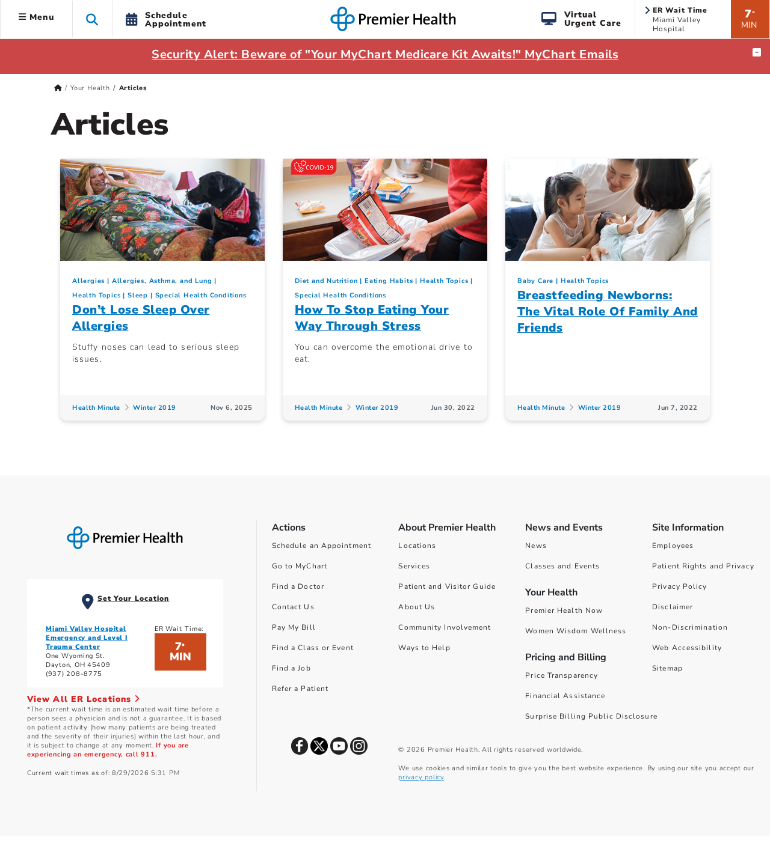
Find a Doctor (298, 586)
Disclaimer (672, 607)
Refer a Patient (300, 688)
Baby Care (535, 280)
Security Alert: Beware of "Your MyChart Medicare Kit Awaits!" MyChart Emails (385, 54)
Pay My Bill (294, 627)
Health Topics (96, 295)
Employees (673, 545)
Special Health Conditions (201, 295)
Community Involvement (444, 627)
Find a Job (291, 668)
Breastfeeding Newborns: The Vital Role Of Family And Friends (607, 311)
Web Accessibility (687, 648)
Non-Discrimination (690, 627)
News (535, 545)
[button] (92, 19)
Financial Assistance (565, 696)
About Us (416, 607)
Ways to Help (424, 648)
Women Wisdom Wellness (575, 631)
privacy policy (420, 777)
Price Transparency (561, 675)
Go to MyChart (299, 566)
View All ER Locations (80, 699)
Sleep (138, 295)
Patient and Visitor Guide (447, 586)
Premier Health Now (564, 610)
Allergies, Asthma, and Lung (162, 280)
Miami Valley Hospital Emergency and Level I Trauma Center (87, 637)
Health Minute (96, 407)
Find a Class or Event (313, 648)
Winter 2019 (154, 407)
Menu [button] (40, 17)
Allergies (88, 280)
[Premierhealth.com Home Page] (58, 88)
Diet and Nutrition (326, 280)
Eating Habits (389, 280)
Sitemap (667, 668)
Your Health (90, 88)
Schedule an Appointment (321, 545)
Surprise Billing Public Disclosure (591, 716)
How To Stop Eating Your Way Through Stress (372, 318)
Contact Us (293, 607)
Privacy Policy (679, 586)
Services (414, 566)
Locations (417, 545)
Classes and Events (562, 566)
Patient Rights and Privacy (703, 566)
